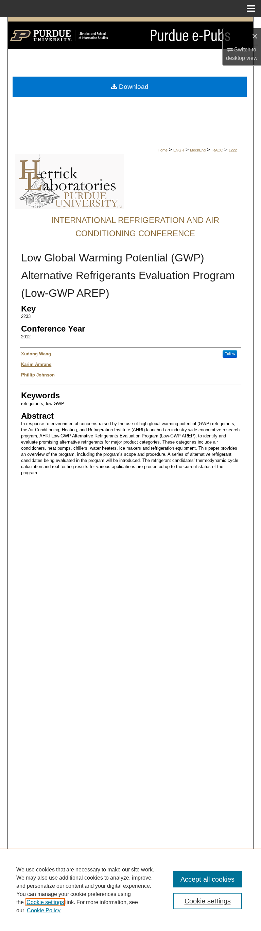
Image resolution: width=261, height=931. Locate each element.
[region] (130, 890)
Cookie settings (45, 902)
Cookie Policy (43, 910)
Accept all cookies (207, 879)
